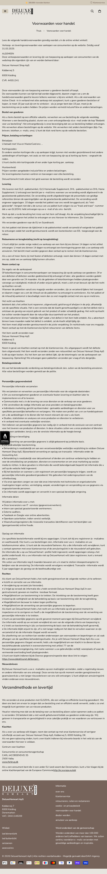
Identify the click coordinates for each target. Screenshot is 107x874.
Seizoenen (7, 843)
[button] (99, 11)
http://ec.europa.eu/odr (64, 770)
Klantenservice (63, 796)
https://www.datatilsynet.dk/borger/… (20, 659)
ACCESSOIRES (8, 847)
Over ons (60, 791)
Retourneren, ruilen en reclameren (73, 801)
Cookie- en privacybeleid (68, 805)
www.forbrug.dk (10, 761)
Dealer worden (63, 815)
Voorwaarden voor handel (68, 810)
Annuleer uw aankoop (66, 820)
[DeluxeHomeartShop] (22, 11)
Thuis (38, 30)
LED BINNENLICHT (9, 833)
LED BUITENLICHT (9, 838)
